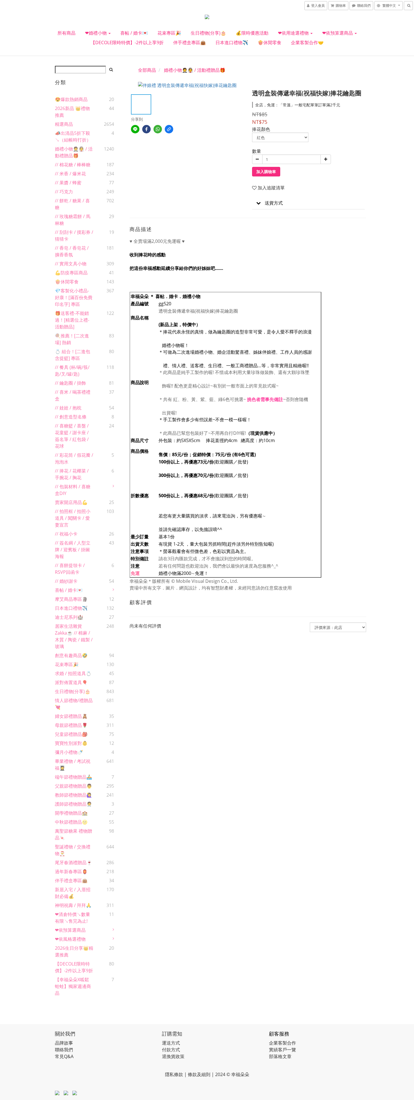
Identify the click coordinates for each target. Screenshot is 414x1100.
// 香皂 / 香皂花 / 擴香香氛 (72, 251)
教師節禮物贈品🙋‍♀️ (73, 795)
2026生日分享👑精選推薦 (74, 951)
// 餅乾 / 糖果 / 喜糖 (72, 204)
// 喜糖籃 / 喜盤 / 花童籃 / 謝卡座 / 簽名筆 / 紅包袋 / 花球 (72, 436)
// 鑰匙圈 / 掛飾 (70, 383)
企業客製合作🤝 (307, 42)
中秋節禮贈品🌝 (71, 822)
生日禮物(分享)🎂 (208, 33)
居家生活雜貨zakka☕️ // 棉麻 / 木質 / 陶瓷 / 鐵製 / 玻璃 (74, 636)
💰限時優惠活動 (252, 33)
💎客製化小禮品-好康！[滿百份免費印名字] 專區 (73, 297)
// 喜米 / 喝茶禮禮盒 (72, 395)
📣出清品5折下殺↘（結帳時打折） (73, 136)
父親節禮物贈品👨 (73, 786)
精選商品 (64, 124)
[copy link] (169, 129)
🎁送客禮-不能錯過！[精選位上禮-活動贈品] (72, 320)
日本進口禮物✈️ (231, 42)
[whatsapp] (157, 129)
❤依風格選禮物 (70, 939)
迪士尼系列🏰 (69, 617)
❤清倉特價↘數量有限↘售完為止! (72, 917)
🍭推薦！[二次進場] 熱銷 (72, 339)
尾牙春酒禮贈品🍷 (73, 862)
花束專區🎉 (169, 33)
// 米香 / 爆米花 (70, 174)
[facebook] (146, 129)
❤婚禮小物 (96, 33)
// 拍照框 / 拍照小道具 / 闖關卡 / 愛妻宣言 (72, 518)
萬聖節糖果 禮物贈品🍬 (73, 834)
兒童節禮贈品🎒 (71, 734)
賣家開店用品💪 (71, 502)
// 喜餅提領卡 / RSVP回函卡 (70, 568)
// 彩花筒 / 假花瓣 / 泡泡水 (74, 458)
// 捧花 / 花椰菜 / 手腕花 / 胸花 (72, 474)
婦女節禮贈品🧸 (71, 716)
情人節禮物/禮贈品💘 (74, 703)
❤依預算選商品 (338, 33)
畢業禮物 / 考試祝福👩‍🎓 (72, 764)
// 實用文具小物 (70, 264)
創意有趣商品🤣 (71, 655)
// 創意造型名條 (70, 417)
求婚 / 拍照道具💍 (73, 673)
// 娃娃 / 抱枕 (68, 408)
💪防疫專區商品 (71, 273)
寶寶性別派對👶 (71, 743)
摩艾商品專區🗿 (71, 599)
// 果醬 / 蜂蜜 (68, 183)
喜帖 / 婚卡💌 (134, 33)
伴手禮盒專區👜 (189, 42)
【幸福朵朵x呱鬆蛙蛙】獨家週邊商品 (73, 986)
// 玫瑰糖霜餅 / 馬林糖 (72, 219)
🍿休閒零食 (269, 42)
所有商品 (66, 33)
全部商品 (147, 70)
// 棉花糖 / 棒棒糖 (72, 165)
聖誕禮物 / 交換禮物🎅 (72, 850)
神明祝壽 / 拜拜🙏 (73, 905)
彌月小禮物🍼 (69, 752)
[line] (135, 129)
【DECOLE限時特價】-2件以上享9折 (127, 42)
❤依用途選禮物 (294, 33)
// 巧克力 (64, 192)
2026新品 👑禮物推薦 (72, 111)
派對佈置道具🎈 (71, 682)
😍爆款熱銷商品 (71, 99)
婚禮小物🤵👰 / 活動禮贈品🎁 (74, 152)
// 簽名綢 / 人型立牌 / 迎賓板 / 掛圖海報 (72, 549)
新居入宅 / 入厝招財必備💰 (72, 892)
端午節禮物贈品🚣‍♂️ (73, 777)
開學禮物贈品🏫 (71, 813)
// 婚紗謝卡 (66, 581)
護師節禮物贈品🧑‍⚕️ (73, 804)
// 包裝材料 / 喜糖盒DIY (72, 489)
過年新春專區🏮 (71, 871)
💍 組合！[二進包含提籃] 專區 (72, 354)
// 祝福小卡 (66, 534)
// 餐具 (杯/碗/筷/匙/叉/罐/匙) (72, 370)
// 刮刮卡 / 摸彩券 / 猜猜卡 (74, 235)
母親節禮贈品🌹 (71, 725)
